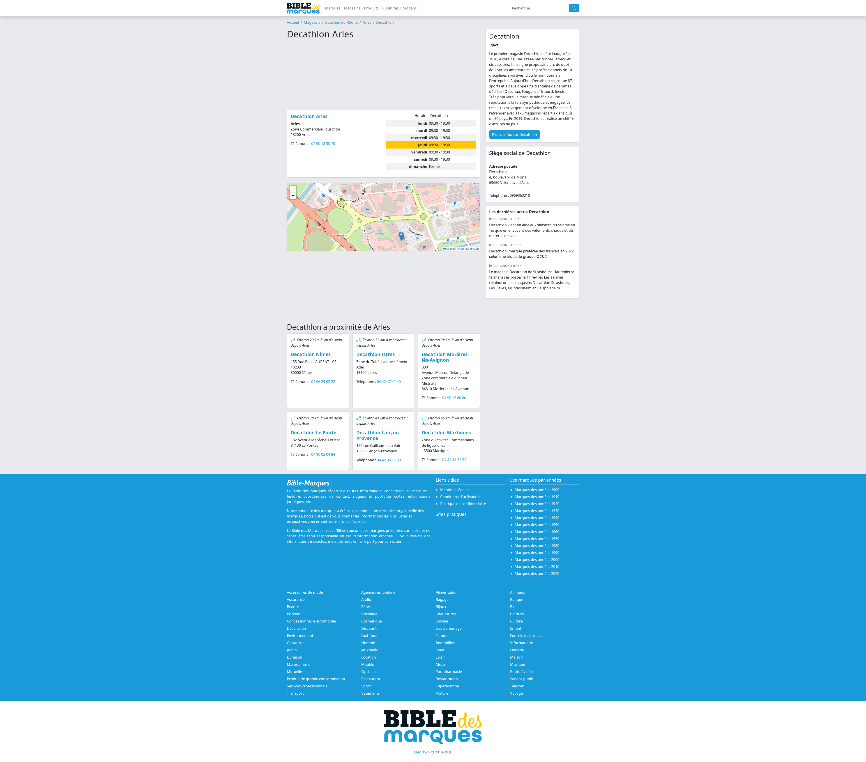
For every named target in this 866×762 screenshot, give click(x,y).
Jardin (292, 650)
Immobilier (445, 642)
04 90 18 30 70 (323, 143)
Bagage (442, 599)
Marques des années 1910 (537, 496)
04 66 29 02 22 (323, 381)
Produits (371, 8)
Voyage (516, 693)
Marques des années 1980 (537, 545)
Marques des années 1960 (537, 531)
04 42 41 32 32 (454, 459)
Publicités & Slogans (399, 8)
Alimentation (447, 592)
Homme (368, 642)
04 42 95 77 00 (389, 460)
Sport (366, 686)
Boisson (293, 613)
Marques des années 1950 (537, 524)
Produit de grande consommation (316, 678)
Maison (516, 657)
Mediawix (422, 752)
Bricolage (369, 613)
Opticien (368, 671)
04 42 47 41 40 (389, 381)
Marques (332, 8)
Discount (369, 628)
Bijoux (441, 606)
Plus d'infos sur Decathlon (514, 134)
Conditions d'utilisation (460, 496)
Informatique (521, 642)
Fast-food (369, 635)
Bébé (365, 606)
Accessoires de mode (305, 592)
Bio (513, 606)
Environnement (300, 635)
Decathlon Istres (375, 354)
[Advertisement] (383, 74)
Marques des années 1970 (537, 538)
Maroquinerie (298, 664)
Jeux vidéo (369, 650)
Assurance (296, 599)
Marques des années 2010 (537, 566)
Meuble (367, 664)
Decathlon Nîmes (311, 354)
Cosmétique (371, 621)
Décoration (296, 628)
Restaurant (370, 678)
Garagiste (295, 642)
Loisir (440, 657)
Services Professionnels (307, 686)
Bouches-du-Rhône (341, 22)
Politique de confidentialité (463, 503)
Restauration (447, 678)
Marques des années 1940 (537, 517)
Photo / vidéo (521, 671)
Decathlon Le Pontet (314, 432)
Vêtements (370, 693)
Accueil (293, 22)
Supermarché (447, 686)
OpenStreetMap (469, 248)
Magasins (352, 8)
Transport (295, 693)
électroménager (449, 628)
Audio (366, 599)
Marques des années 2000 (537, 559)
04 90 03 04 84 (323, 454)
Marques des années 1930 (537, 510)
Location (368, 657)
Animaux (517, 592)
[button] (401, 236)
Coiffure (517, 613)
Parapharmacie (449, 671)
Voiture (442, 693)
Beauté (293, 606)
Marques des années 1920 (537, 503)
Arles (367, 22)
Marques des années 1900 (537, 489)
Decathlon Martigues (446, 432)
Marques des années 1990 (537, 552)
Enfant (515, 628)
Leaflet (450, 248)
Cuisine (442, 621)
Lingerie (517, 650)
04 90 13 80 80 (454, 397)
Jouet (440, 650)
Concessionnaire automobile (311, 621)
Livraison (294, 657)
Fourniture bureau (526, 635)
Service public (522, 678)
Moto (440, 664)
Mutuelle (294, 671)
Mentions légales (454, 489)
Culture (516, 621)
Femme (442, 635)
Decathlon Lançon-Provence (378, 435)
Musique (517, 664)
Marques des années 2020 (537, 573)
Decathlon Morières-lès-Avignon (445, 357)
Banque (516, 599)
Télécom (517, 686)
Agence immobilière (378, 592)
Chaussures (446, 613)
